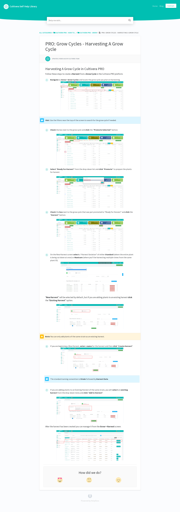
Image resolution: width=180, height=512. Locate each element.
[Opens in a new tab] (90, 496)
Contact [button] (171, 6)
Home (155, 6)
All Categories (45, 33)
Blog (162, 6)
